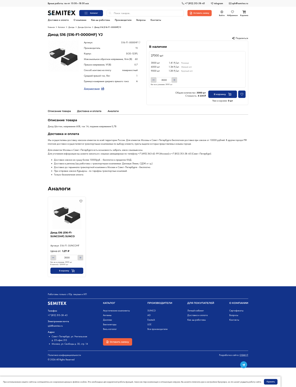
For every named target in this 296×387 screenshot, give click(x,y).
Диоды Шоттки (84, 27)
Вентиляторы (109, 324)
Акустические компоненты (116, 310)
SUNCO (151, 310)
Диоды (71, 27)
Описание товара (59, 111)
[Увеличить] (174, 80)
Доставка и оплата (89, 111)
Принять (271, 382)
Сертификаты (236, 310)
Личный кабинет (195, 310)
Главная (51, 27)
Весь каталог (110, 329)
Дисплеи (107, 319)
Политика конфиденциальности (64, 355)
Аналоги (113, 111)
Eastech (151, 319)
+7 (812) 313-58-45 (58, 315)
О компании (238, 303)
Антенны (107, 315)
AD (149, 315)
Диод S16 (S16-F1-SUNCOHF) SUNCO (62, 234)
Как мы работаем (196, 319)
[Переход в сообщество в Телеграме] (243, 364)
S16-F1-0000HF (129, 42)
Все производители (157, 329)
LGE (149, 324)
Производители (159, 303)
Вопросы (233, 315)
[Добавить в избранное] (242, 94)
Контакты (234, 319)
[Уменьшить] (153, 80)
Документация (92, 88)
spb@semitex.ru (55, 325)
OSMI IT (244, 355)
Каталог (61, 27)
